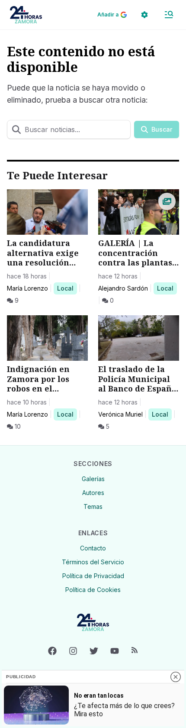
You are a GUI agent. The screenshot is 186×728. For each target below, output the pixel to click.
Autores (93, 492)
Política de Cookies (93, 589)
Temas (93, 506)
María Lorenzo (27, 288)
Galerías (93, 478)
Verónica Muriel (120, 414)
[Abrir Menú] (168, 14)
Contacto (93, 548)
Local (67, 288)
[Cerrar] (175, 677)
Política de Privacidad (93, 575)
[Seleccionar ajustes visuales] (144, 14)
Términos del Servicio (93, 562)
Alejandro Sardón (123, 288)
